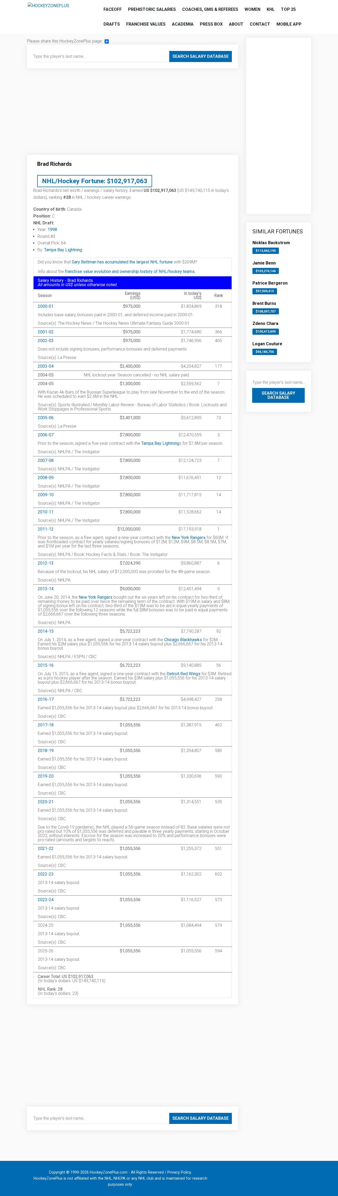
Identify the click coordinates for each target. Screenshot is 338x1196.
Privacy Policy (179, 1172)
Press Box (211, 24)
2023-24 (46, 899)
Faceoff (113, 9)
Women (252, 9)
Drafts (112, 24)
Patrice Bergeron (270, 283)
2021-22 (46, 848)
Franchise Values (146, 24)
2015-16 (46, 665)
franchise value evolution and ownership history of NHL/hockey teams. (130, 271)
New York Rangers (188, 537)
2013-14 (46, 588)
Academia (183, 24)
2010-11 (46, 511)
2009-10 (46, 494)
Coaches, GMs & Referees (210, 9)
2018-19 (46, 750)
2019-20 (46, 776)
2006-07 (46, 434)
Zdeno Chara (265, 323)
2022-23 (46, 874)
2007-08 (46, 460)
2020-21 (46, 801)
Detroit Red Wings (183, 673)
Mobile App (289, 24)
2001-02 (46, 331)
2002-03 (46, 340)
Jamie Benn (264, 263)
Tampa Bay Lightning (63, 249)
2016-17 (46, 699)
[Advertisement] (132, 114)
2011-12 (46, 529)
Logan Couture (267, 343)
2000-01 (46, 306)
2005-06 (46, 417)
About (236, 24)
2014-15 (46, 631)
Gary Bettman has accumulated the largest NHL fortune (122, 261)
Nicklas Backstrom (271, 242)
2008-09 (46, 477)
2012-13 (46, 563)
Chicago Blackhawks (183, 639)
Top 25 (288, 9)
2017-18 (46, 724)
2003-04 (46, 366)
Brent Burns (264, 303)
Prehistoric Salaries (152, 9)
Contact (260, 24)
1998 (52, 229)
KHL (271, 9)
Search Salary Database (200, 56)
